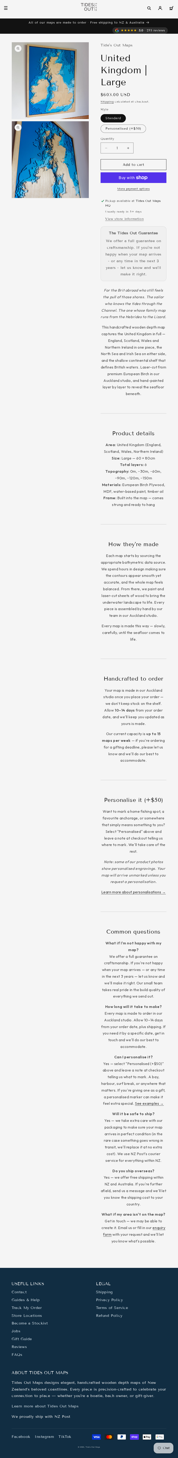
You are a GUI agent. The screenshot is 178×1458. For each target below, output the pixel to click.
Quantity (107, 139)
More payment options (133, 188)
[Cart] (171, 8)
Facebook (21, 1436)
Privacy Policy (109, 1300)
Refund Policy (109, 1315)
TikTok (64, 1436)
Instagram (44, 1436)
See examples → (149, 1103)
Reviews (19, 1347)
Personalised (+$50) (123, 129)
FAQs (17, 1354)
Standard (113, 118)
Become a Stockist (30, 1323)
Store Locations (27, 1315)
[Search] (149, 8)
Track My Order (27, 1308)
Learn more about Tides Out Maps (45, 1406)
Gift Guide (22, 1339)
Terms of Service (112, 1308)
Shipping (107, 101)
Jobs (16, 1331)
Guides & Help (26, 1300)
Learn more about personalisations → (133, 892)
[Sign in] (160, 8)
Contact (19, 1292)
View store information (124, 219)
